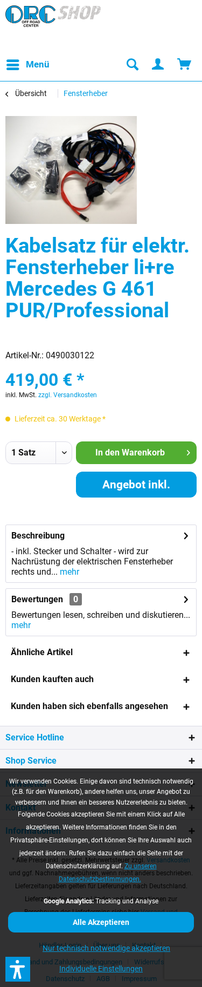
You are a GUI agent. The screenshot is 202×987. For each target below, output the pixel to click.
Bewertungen (37, 599)
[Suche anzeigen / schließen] (132, 65)
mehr (68, 572)
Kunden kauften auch (52, 679)
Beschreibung (38, 535)
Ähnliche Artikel (42, 652)
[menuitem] (27, 65)
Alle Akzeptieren (101, 922)
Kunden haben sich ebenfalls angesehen (89, 706)
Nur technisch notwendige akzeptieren (106, 948)
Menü (38, 64)
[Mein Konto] (158, 65)
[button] (17, 969)
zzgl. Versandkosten (67, 395)
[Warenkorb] (185, 65)
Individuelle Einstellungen (101, 968)
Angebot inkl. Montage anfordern (136, 488)
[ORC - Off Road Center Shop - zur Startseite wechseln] (53, 27)
